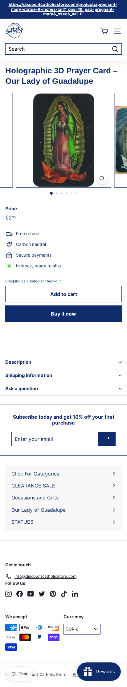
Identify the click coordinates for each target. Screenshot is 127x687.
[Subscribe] (107, 439)
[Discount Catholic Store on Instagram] (8, 594)
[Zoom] (102, 178)
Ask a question (21, 388)
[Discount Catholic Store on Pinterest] (53, 594)
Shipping (12, 281)
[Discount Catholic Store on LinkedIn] (75, 594)
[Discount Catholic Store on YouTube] (30, 594)
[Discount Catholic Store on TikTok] (64, 594)
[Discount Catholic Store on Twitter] (42, 594)
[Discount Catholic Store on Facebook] (19, 594)
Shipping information (28, 375)
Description (18, 362)
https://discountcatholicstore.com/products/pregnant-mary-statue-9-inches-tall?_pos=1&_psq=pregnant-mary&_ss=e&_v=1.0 (63, 9)
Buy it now (63, 314)
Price (11, 209)
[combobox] (63, 49)
